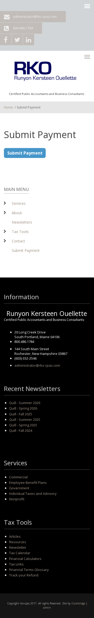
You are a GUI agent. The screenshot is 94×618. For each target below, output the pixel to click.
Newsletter (17, 547)
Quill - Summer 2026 (24, 402)
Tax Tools (20, 231)
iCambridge (78, 603)
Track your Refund (23, 575)
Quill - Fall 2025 (20, 414)
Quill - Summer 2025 (24, 419)
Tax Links (16, 564)
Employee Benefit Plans (28, 482)
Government (19, 488)
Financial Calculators (25, 558)
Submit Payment (25, 153)
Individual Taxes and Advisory (33, 493)
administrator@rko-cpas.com (35, 16)
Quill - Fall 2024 (20, 430)
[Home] (46, 73)
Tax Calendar (19, 553)
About (17, 212)
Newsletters (22, 222)
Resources (17, 542)
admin (47, 607)
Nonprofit (16, 499)
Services (19, 203)
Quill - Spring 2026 (23, 408)
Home (8, 107)
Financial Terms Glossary (29, 569)
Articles (15, 536)
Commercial (18, 477)
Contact (18, 241)
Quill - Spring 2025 (23, 425)
